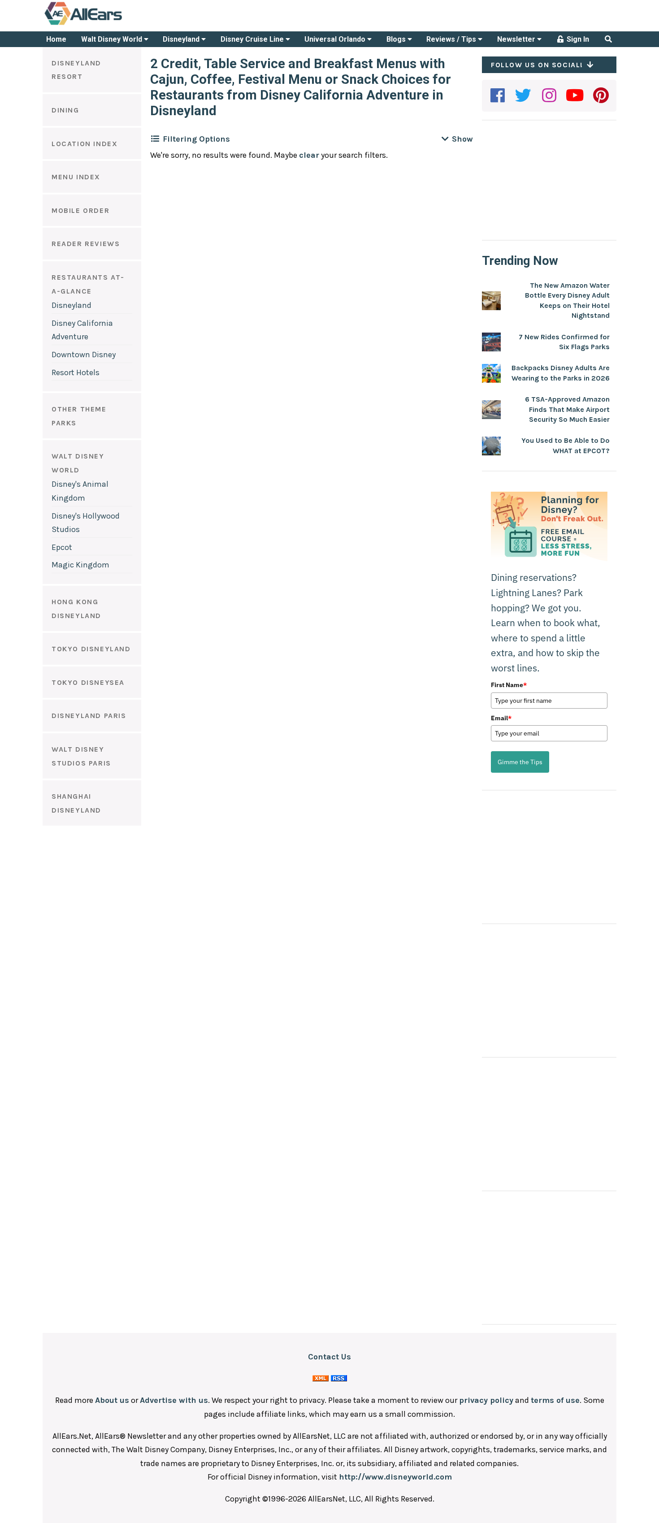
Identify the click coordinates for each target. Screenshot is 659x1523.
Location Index (84, 143)
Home (56, 39)
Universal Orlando (335, 39)
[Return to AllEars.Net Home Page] (111, 24)
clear (309, 155)
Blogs (397, 39)
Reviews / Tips (452, 39)
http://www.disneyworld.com (395, 1477)
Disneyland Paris (89, 715)
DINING (65, 110)
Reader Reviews (86, 243)
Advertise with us (174, 1400)
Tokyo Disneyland (91, 649)
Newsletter (517, 39)
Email (501, 718)
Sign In (577, 39)
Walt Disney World (112, 39)
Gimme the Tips (520, 762)
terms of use (555, 1400)
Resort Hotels (76, 372)
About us (112, 1400)
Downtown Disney (84, 354)
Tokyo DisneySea (88, 682)
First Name (509, 685)
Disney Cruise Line (253, 39)
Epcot (62, 547)
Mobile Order (80, 210)
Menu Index (76, 177)
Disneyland (182, 39)
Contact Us (329, 1357)
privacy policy (486, 1400)
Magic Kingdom (80, 565)
